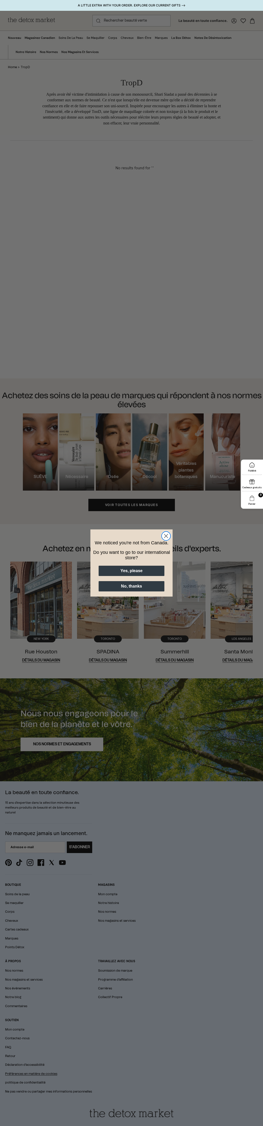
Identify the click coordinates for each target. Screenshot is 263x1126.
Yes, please (131, 571)
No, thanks (131, 586)
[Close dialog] (166, 535)
